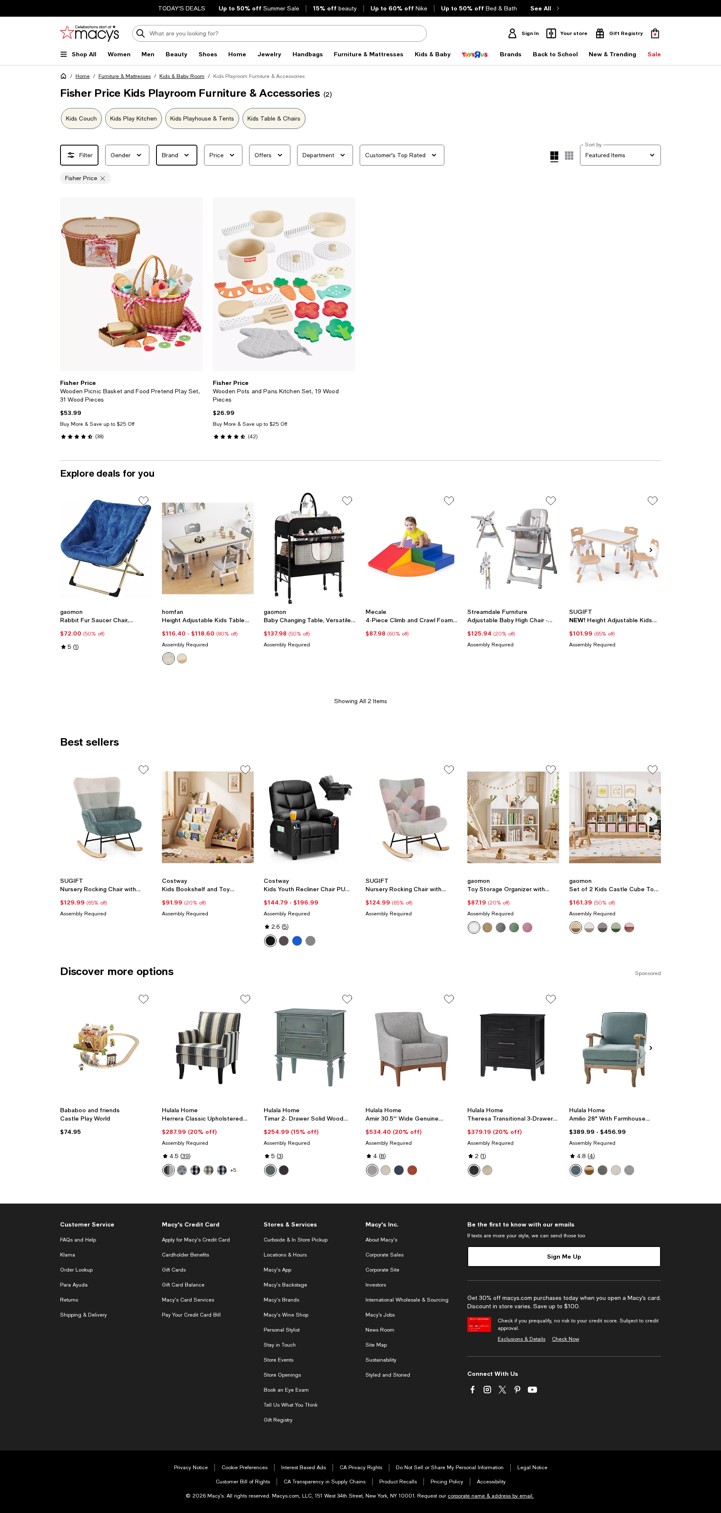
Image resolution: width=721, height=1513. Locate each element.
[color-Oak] (487, 1170)
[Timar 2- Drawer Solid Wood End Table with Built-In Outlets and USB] (309, 1047)
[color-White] (474, 927)
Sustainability (381, 1360)
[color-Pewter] (629, 1170)
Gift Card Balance (183, 1285)
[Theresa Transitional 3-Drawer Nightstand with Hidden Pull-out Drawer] (513, 1047)
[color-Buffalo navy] (222, 1170)
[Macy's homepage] (65, 77)
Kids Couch (81, 118)
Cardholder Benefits (185, 1255)
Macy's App (277, 1270)
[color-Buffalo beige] (209, 1170)
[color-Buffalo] (195, 1170)
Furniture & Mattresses (124, 76)
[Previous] (70, 284)
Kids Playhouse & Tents (202, 118)
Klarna (67, 1255)
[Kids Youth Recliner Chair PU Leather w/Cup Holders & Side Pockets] (309, 817)
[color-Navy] (399, 1170)
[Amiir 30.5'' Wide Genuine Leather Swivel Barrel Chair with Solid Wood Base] (411, 1047)
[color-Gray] (501, 927)
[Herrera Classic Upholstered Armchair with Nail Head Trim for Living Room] (208, 1047)
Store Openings (282, 1375)
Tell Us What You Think (291, 1405)
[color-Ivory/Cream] (487, 927)
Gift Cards (174, 1270)
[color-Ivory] (386, 1170)
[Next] (192, 284)
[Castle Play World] (106, 1047)
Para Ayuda (74, 1285)
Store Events (278, 1360)
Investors (376, 1285)
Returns (69, 1300)
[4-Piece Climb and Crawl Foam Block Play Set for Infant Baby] (411, 548)
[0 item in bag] (655, 33)
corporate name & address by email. (491, 1496)
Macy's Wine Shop (286, 1315)
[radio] (168, 658)
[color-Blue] (297, 941)
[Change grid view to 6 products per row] (569, 155)
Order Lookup (76, 1270)
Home (83, 76)
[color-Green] (514, 927)
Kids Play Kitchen (133, 118)
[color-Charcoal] (284, 1170)
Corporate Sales (384, 1255)
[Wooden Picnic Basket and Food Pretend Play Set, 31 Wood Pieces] (131, 284)
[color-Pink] (527, 927)
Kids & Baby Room (181, 76)
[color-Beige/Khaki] (182, 658)
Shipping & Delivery (83, 1315)
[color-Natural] (576, 927)
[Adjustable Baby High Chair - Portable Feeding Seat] (513, 548)
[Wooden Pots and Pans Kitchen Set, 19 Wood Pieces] (284, 284)
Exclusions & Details (521, 1339)
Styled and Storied (388, 1375)
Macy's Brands (281, 1300)
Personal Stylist (282, 1330)
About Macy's (381, 1240)
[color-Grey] (169, 658)
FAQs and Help (78, 1240)
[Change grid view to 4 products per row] (554, 156)
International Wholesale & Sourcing (407, 1300)
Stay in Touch (280, 1345)
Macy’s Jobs (380, 1315)
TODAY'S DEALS (181, 8)
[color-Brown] (284, 941)
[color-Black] (270, 941)
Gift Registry (278, 1420)
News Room (380, 1330)
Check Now (565, 1339)
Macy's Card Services (188, 1300)
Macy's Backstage (285, 1285)
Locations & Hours (285, 1255)
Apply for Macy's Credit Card (196, 1240)
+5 (233, 1170)
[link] (131, 409)
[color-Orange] (412, 1170)
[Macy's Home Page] (89, 33)
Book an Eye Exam (286, 1390)
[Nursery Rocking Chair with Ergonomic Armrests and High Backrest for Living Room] (411, 817)
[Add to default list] (144, 501)
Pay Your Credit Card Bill (191, 1315)
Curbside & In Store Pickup (296, 1240)
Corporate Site (382, 1270)
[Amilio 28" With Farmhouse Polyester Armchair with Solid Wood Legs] (615, 1047)
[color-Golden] (589, 1170)
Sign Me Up (564, 1256)
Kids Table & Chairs (273, 118)
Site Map (376, 1345)
